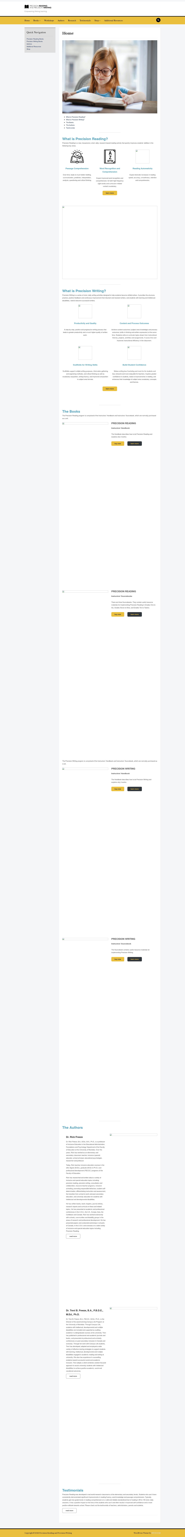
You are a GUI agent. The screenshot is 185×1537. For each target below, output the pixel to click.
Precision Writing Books (35, 41)
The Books (70, 122)
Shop (96, 20)
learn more (110, 193)
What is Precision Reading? (75, 117)
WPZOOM (155, 1533)
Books (36, 20)
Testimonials (85, 20)
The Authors (70, 125)
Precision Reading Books (35, 39)
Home (27, 20)
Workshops (49, 20)
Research (72, 20)
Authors (61, 20)
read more (73, 1236)
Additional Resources (113, 20)
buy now (118, 443)
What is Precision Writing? (75, 119)
